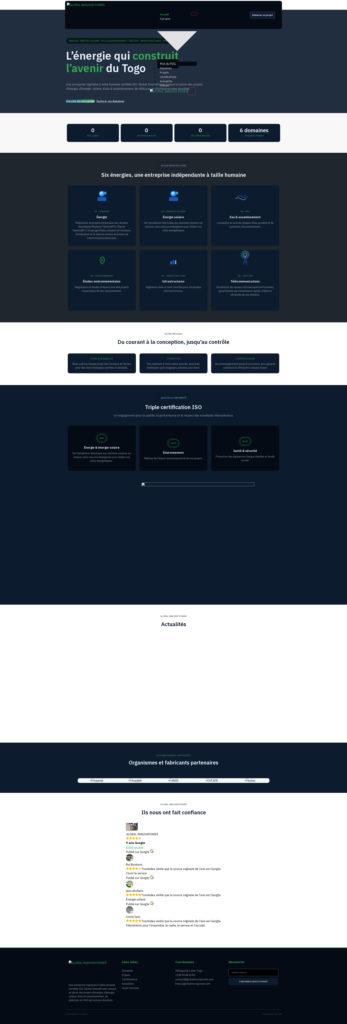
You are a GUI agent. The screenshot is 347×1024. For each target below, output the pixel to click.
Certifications (168, 77)
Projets (164, 72)
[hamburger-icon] (194, 13)
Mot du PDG (168, 64)
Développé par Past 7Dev (272, 1014)
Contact (165, 85)
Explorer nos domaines (110, 101)
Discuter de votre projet (80, 101)
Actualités (166, 81)
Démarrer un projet (262, 15)
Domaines (166, 68)
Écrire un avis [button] (134, 847)
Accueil (164, 14)
